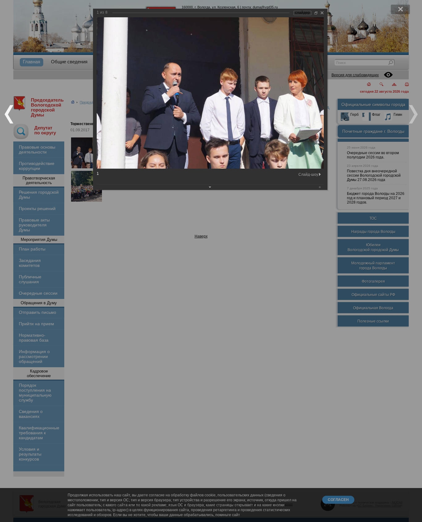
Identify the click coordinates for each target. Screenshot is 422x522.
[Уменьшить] (316, 13)
